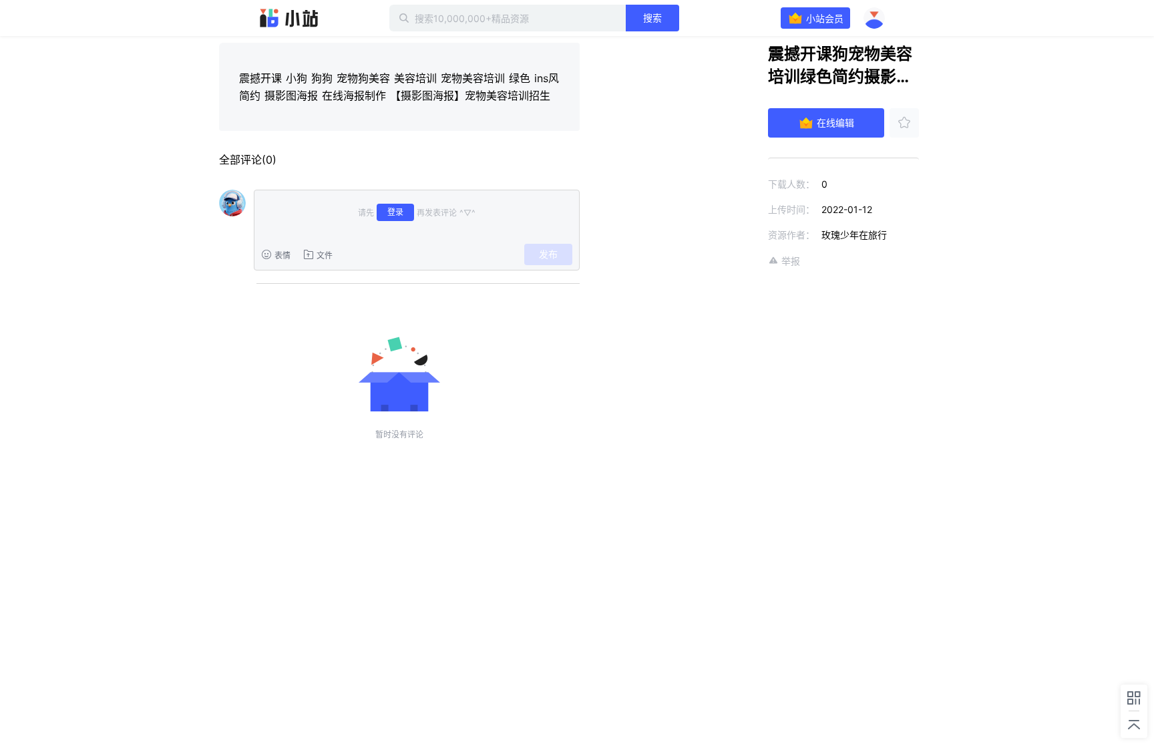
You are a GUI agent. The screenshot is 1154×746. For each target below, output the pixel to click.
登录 (395, 212)
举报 (790, 260)
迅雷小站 (289, 18)
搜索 (652, 17)
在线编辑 (835, 122)
